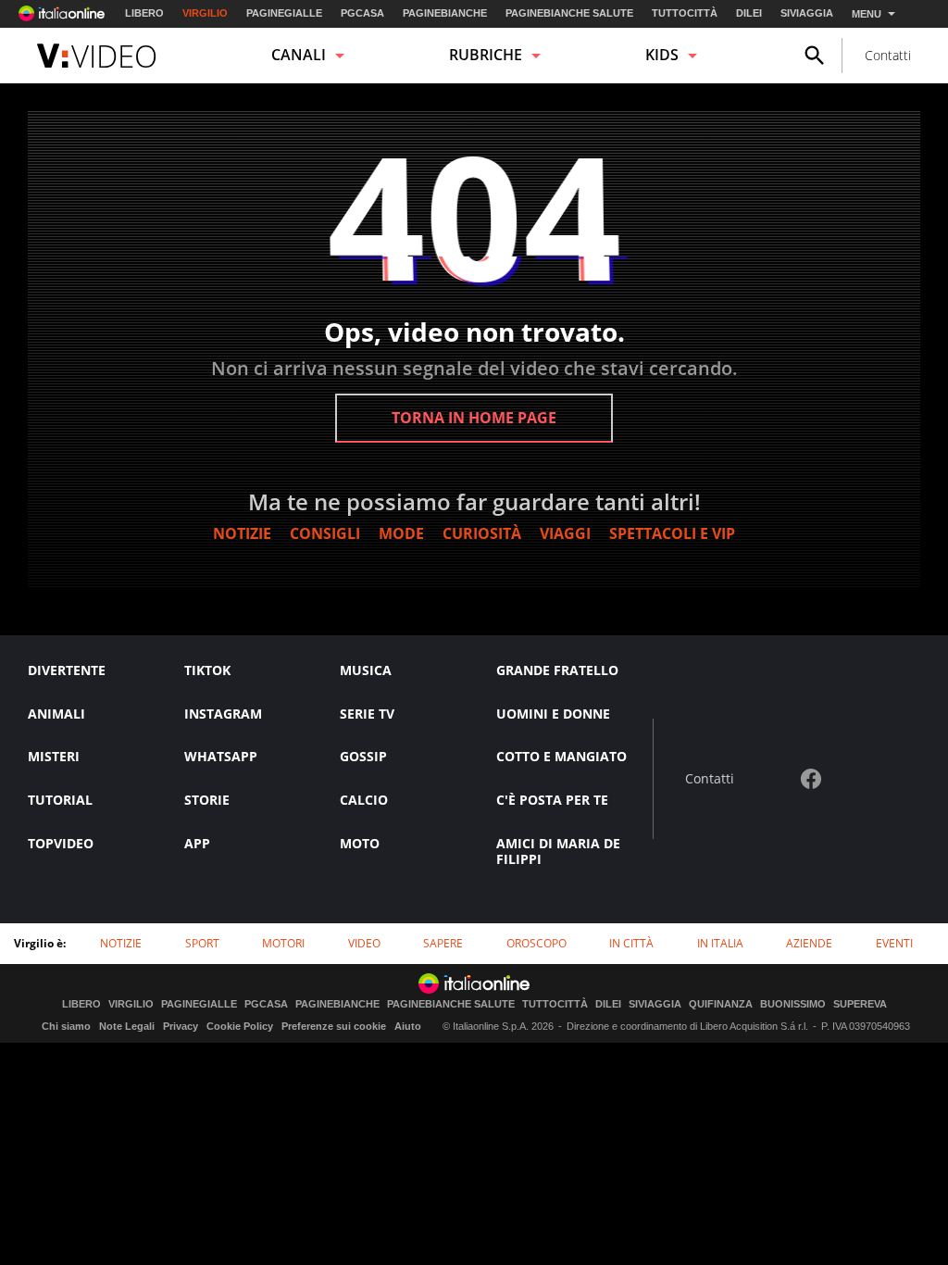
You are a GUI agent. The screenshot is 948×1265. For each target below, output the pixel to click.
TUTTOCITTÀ (684, 13)
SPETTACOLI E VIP (672, 533)
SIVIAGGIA (806, 13)
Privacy (180, 1026)
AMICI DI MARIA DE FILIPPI (558, 851)
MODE (401, 533)
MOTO (360, 843)
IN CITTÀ (631, 943)
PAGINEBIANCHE (445, 13)
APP (197, 843)
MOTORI (283, 943)
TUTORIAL (60, 799)
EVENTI (894, 943)
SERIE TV (367, 713)
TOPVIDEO (61, 843)
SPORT (202, 943)
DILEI (749, 13)
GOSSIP (363, 756)
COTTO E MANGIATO (561, 756)
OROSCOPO (536, 943)
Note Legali (127, 1026)
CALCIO (364, 799)
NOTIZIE (242, 533)
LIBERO (144, 13)
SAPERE (443, 943)
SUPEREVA (860, 1004)
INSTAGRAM (223, 713)
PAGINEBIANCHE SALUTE (569, 13)
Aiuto (407, 1026)
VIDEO (364, 943)
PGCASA (362, 13)
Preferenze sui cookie (333, 1026)
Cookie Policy (239, 1026)
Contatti (888, 55)
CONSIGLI (325, 533)
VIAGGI (565, 533)
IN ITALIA (720, 943)
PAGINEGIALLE (284, 13)
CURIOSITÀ (482, 533)
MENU (866, 13)
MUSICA (366, 670)
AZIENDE (809, 943)
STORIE (207, 799)
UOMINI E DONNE (553, 713)
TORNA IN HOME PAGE (474, 417)
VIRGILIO (205, 13)
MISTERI (54, 756)
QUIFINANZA (721, 1004)
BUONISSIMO (793, 1004)
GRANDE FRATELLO (557, 670)
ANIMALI (56, 713)
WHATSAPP (220, 756)
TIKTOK (207, 670)
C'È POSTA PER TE (552, 799)
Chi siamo (66, 1026)
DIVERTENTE (67, 670)
